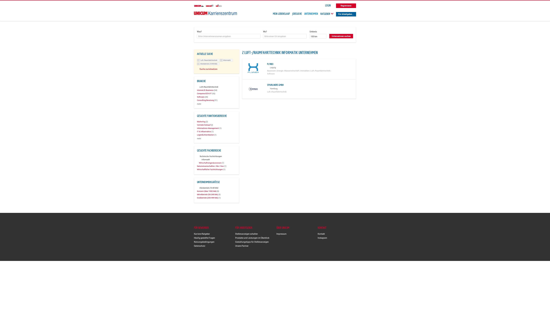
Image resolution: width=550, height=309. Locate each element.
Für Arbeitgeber (345, 14)
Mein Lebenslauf (281, 13)
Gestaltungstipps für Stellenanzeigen (252, 241)
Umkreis (313, 31)
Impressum (281, 233)
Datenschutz (199, 245)
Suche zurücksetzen (208, 69)
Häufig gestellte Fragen (204, 237)
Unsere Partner (242, 245)
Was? (199, 31)
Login (328, 5)
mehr (199, 104)
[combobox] (228, 36)
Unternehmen (311, 13)
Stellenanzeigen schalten (246, 233)
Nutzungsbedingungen (204, 241)
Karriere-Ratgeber (202, 233)
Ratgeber (325, 13)
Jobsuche (297, 13)
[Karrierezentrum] (215, 13)
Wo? (265, 31)
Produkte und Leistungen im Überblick (252, 237)
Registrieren (346, 5)
